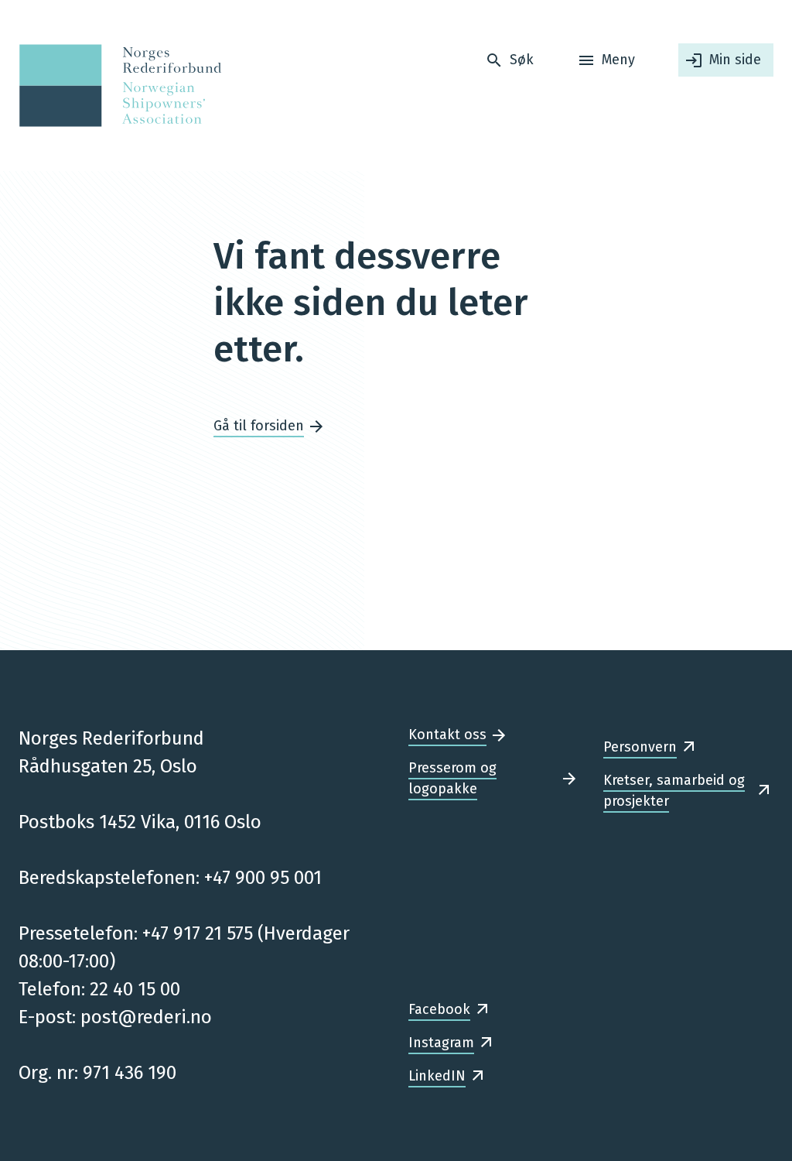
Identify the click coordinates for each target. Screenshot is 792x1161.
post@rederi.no (146, 1017)
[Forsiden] (115, 85)
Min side (735, 59)
